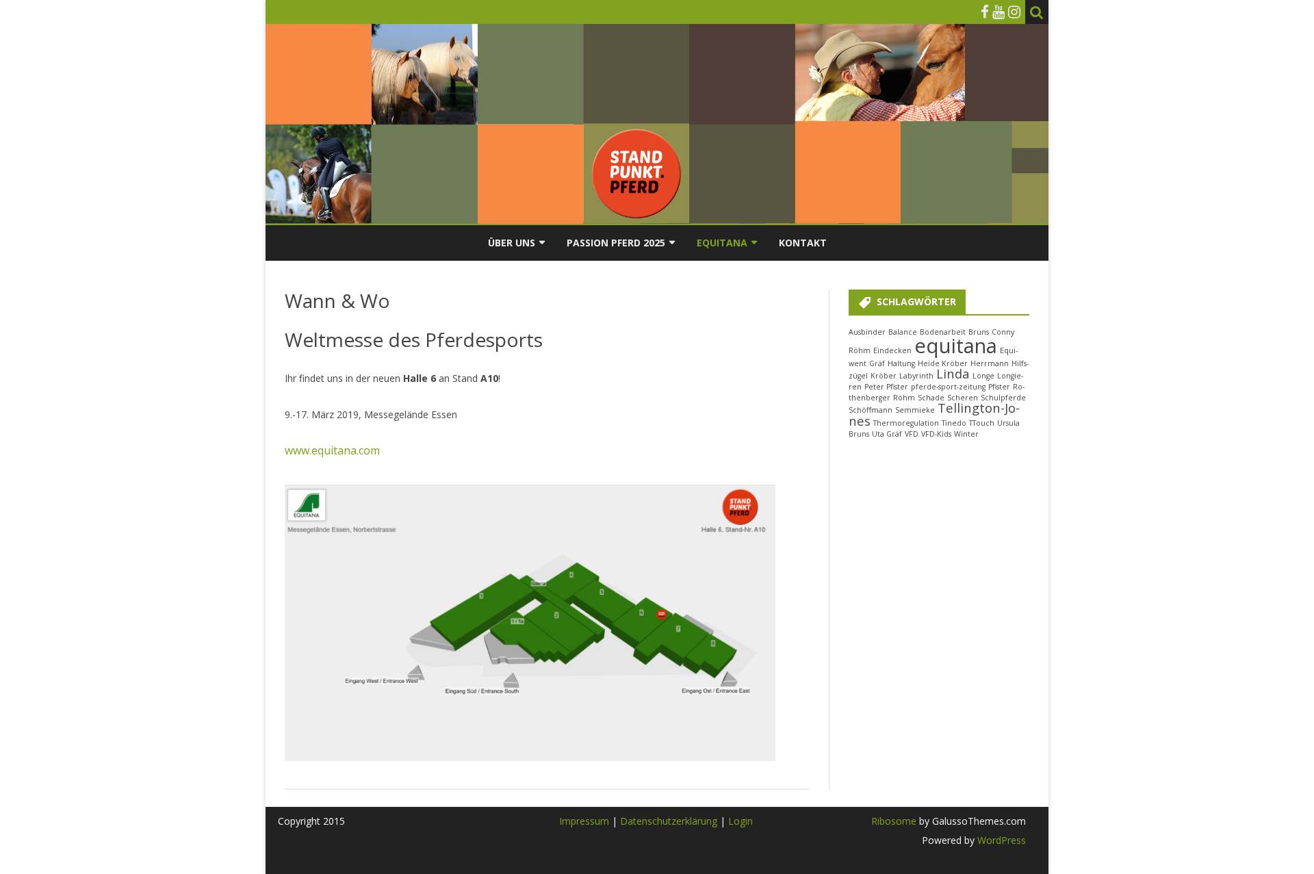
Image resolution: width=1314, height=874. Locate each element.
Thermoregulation (906, 423)
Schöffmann (870, 410)
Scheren (962, 397)
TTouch (981, 423)
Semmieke (915, 410)
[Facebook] (985, 11)
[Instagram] (1014, 11)
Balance (902, 332)
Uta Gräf (887, 434)
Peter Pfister (886, 386)
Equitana (722, 242)
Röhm (904, 397)
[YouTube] (998, 11)
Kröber (884, 376)
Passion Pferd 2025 (616, 242)
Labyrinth (916, 376)
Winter (966, 434)
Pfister (999, 386)
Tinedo (954, 423)
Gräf (877, 363)
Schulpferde (1003, 397)
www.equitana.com (332, 450)
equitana (955, 345)
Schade (931, 397)
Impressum (584, 820)
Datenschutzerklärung (670, 820)
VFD (911, 434)
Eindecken (892, 350)
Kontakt (803, 242)
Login (740, 820)
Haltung (901, 363)
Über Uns (511, 242)
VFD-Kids (936, 434)
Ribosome (893, 820)
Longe (983, 376)
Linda (953, 373)
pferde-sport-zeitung (948, 386)
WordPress (1000, 840)
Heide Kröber (943, 363)
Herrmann (989, 363)
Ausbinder (867, 332)
